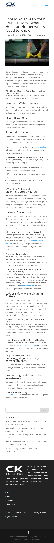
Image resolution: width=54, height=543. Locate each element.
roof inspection (40, 147)
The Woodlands (30, 345)
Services (10, 500)
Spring (16, 345)
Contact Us (11, 504)
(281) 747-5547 (13, 516)
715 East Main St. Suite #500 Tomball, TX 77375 (27, 513)
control (11, 35)
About (9, 496)
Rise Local (22, 536)
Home (9, 492)
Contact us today (12, 395)
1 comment (40, 35)
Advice (30, 35)
